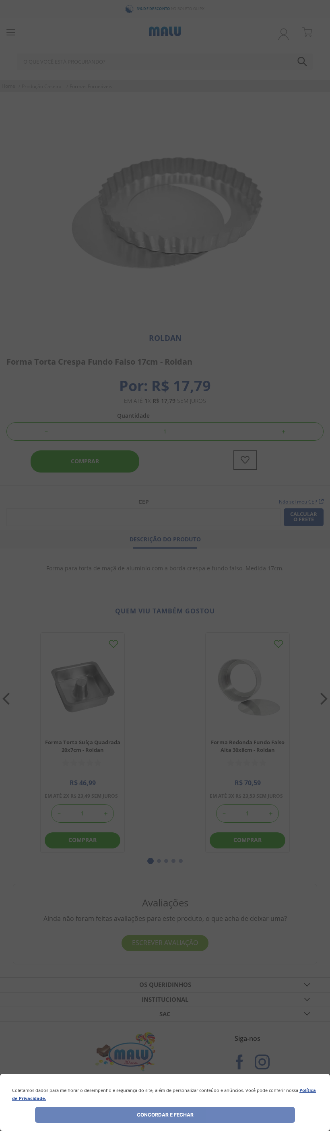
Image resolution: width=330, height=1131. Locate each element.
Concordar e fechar (165, 1115)
